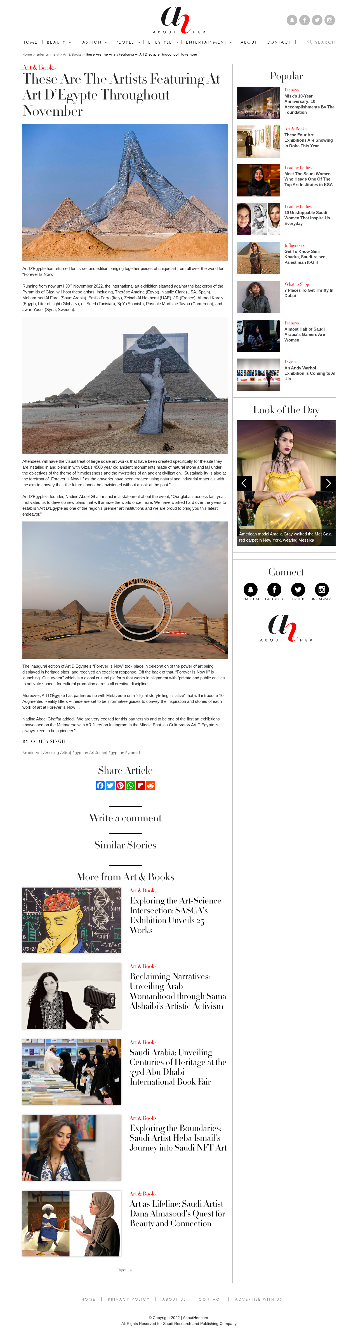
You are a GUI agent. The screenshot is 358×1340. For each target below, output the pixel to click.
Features (292, 90)
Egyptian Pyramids (125, 753)
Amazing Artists (56, 753)
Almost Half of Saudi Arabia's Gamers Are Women (304, 334)
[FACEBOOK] (274, 590)
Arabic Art (31, 753)
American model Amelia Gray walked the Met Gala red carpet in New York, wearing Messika (285, 537)
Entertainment (47, 54)
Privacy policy (129, 1299)
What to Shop (296, 284)
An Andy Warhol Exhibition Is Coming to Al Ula (309, 373)
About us (174, 1299)
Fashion (90, 42)
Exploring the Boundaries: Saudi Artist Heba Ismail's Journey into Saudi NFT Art (178, 1138)
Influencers (294, 245)
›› (131, 1269)
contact (279, 42)
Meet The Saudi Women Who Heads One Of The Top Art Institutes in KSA (308, 179)
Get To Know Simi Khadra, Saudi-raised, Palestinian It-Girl (305, 257)
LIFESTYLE (160, 42)
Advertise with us (258, 1299)
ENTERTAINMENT (206, 42)
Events (290, 362)
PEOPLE (125, 42)
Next (328, 483)
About (249, 42)
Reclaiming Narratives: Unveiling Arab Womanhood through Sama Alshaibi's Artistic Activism (177, 991)
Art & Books (72, 54)
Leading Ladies (298, 167)
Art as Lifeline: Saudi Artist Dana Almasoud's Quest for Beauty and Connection (177, 1214)
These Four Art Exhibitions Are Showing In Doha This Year (308, 140)
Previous (244, 483)
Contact (211, 1299)
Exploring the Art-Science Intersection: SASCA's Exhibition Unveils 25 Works (175, 915)
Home (30, 42)
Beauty (56, 42)
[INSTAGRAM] (322, 590)
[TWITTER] (298, 590)
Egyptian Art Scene (89, 753)
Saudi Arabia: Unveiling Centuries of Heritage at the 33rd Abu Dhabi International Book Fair (178, 1067)
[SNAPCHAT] (251, 590)
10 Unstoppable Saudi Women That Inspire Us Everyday (307, 218)
